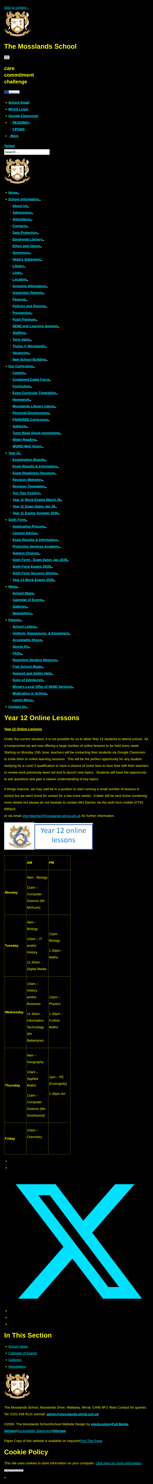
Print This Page (91, 1441)
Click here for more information (119, 1463)
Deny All (20, 1470)
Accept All (8, 1470)
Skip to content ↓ (16, 7)
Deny (14, 1470)
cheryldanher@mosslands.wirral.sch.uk (51, 816)
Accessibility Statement (34, 1431)
